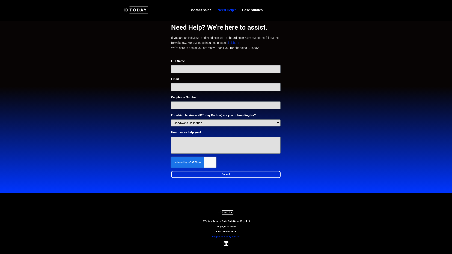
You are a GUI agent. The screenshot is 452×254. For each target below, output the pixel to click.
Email (175, 79)
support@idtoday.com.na (226, 236)
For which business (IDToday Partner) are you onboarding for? (213, 115)
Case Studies (252, 10)
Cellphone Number (184, 97)
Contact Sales (200, 10)
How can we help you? (186, 132)
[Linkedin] (226, 243)
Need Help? (227, 10)
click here (233, 42)
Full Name (178, 61)
